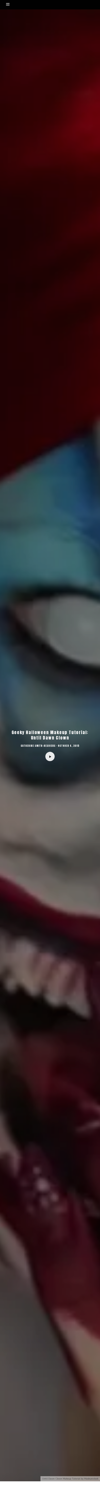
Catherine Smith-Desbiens (38, 745)
